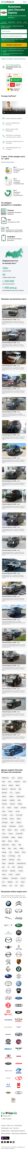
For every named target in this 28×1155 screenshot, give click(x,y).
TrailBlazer (5, 878)
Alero (13, 778)
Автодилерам (5, 1128)
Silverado (11, 859)
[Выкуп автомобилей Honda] (9, 911)
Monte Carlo (5, 845)
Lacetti (22, 830)
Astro (9, 781)
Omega (4, 852)
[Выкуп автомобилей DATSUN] (19, 1034)
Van (17, 882)
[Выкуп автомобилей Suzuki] (19, 976)
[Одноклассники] (5, 1142)
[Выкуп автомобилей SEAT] (9, 1078)
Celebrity (12, 800)
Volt (16, 885)
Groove (21, 826)
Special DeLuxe (21, 863)
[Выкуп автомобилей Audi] (19, 1005)
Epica (12, 822)
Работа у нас (10, 1125)
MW (20, 845)
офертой (25, 48)
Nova (15, 848)
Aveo (24, 781)
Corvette (4, 815)
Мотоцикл (19, 22)
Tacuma (20, 871)
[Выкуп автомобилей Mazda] (9, 940)
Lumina (11, 833)
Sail (19, 856)
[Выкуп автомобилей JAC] (9, 1063)
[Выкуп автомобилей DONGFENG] (9, 1005)
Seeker (4, 859)
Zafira (21, 885)
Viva (11, 885)
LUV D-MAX (5, 837)
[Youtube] (8, 1142)
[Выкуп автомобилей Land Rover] (19, 925)
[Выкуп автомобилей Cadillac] (14, 1100)
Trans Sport (14, 878)
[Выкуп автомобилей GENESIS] (19, 1049)
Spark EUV (11, 863)
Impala (9, 830)
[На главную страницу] (9, 2)
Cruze (11, 815)
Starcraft (4, 871)
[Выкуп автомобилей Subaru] (9, 976)
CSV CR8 (4, 819)
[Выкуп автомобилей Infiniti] (19, 911)
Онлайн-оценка (5, 1130)
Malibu (13, 837)
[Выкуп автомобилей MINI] (9, 947)
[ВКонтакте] (2, 1142)
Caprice (4, 796)
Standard (20, 867)
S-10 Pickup (12, 856)
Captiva (11, 796)
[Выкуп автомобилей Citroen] (19, 903)
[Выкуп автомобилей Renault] (9, 969)
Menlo (10, 841)
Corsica (10, 811)
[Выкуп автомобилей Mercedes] (19, 940)
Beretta (11, 785)
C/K (3, 807)
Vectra (22, 882)
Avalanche (17, 781)
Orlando (17, 852)
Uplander (10, 882)
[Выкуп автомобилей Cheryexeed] (9, 1027)
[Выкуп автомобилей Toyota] (9, 983)
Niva (9, 848)
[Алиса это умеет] (5, 1139)
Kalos (16, 830)
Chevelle (4, 804)
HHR (3, 830)
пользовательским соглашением (15, 48)
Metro (16, 841)
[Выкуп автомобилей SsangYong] (9, 1085)
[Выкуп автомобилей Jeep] (19, 918)
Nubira (21, 848)
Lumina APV (19, 833)
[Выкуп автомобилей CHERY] (19, 1020)
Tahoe (4, 874)
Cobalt (16, 807)
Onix (10, 852)
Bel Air (4, 785)
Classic (9, 807)
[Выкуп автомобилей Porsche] (19, 961)
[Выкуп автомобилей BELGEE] (19, 1012)
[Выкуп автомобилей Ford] (19, 998)
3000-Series (5, 778)
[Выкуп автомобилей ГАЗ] (19, 991)
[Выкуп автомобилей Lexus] (9, 932)
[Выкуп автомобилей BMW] (9, 903)
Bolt (20, 789)
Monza (14, 845)
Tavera (10, 874)
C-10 (11, 792)
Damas (12, 819)
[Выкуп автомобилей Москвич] (19, 1085)
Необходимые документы (18, 1130)
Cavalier (4, 800)
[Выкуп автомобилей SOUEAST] (19, 1078)
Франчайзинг (18, 1125)
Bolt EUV (4, 792)
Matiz (3, 841)
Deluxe (19, 819)
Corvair (17, 811)
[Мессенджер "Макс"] (13, 1142)
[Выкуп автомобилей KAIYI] (9, 1071)
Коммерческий (11, 22)
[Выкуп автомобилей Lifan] (19, 932)
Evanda (4, 826)
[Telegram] (11, 1142)
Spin (3, 867)
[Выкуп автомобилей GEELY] (9, 1049)
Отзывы (3, 1125)
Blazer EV (4, 789)
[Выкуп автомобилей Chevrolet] (9, 1092)
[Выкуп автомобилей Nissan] (9, 954)
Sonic (18, 859)
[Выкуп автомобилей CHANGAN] (9, 1020)
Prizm (23, 852)
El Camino (5, 822)
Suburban (12, 871)
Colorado (23, 807)
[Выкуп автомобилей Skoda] (19, 969)
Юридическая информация (19, 1133)
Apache (20, 778)
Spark (3, 863)
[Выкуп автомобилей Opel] (19, 954)
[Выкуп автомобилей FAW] (9, 1041)
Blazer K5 (13, 789)
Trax (3, 882)
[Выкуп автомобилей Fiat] (19, 1041)
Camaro (17, 792)
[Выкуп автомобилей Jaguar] (9, 918)
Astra (3, 781)
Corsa (3, 811)
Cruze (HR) (19, 815)
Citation (20, 804)
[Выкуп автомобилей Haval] (19, 1056)
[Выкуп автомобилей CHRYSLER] (19, 1027)
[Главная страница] (6, 1113)
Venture (4, 885)
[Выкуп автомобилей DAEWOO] (9, 1034)
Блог (11, 1128)
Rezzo (3, 856)
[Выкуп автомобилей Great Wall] (9, 1056)
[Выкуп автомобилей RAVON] (19, 1071)
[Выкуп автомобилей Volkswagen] (19, 983)
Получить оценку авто (14, 45)
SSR (13, 867)
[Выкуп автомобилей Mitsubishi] (19, 947)
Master (20, 837)
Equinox (19, 822)
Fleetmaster (12, 826)
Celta (19, 800)
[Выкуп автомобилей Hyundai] (9, 998)
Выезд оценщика (6, 1133)
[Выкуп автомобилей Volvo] (9, 991)
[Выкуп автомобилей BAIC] (9, 1012)
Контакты (16, 1128)
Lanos (3, 833)
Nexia (3, 848)
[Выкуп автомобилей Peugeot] (9, 961)
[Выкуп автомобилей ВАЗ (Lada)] (19, 1092)
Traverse (23, 878)
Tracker (18, 874)
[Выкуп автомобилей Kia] (9, 925)
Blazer (17, 785)
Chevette (12, 804)
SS (8, 867)
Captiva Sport (20, 796)
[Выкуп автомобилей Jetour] (19, 1063)
